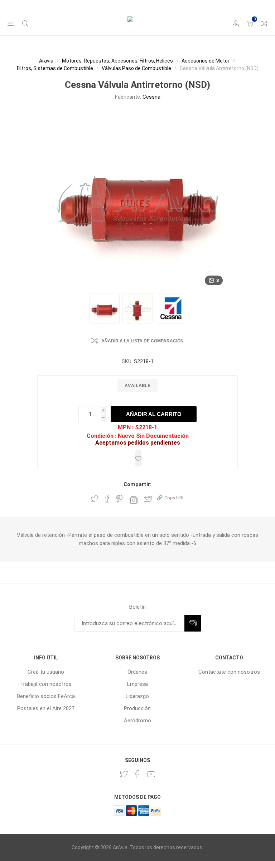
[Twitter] (124, 774)
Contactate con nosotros (229, 672)
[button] (170, 497)
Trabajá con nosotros (46, 684)
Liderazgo (137, 696)
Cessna (151, 97)
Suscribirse (192, 623)
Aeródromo (137, 720)
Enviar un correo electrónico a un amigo (148, 499)
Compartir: (137, 484)
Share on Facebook (107, 499)
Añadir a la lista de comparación (142, 340)
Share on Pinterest (119, 499)
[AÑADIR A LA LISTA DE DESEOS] (138, 458)
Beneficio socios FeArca (46, 696)
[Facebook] (137, 774)
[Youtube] (151, 774)
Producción (137, 708)
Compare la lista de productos (264, 23)
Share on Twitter (94, 499)
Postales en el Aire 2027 (45, 708)
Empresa (137, 684)
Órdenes (137, 672)
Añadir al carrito (154, 414)
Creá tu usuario (46, 672)
